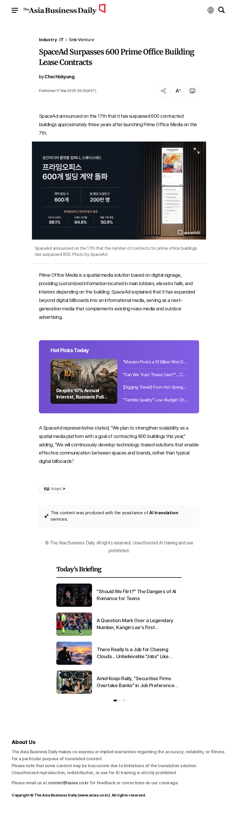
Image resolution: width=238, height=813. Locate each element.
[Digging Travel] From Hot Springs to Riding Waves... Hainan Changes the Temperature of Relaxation (155, 387)
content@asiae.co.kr (68, 782)
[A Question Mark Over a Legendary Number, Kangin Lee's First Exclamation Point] (74, 635)
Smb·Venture (81, 40)
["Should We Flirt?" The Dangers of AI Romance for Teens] (74, 606)
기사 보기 (52, 489)
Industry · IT (51, 40)
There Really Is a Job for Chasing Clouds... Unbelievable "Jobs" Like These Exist (133, 653)
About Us (24, 742)
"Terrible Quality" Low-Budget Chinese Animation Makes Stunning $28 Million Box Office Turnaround (155, 400)
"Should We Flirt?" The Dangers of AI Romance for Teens (136, 595)
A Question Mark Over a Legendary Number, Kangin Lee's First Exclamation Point (135, 624)
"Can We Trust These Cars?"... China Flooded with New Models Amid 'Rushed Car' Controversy (155, 374)
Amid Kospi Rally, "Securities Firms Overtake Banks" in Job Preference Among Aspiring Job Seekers (135, 682)
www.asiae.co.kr (94, 795)
